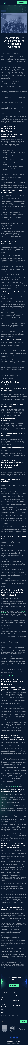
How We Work (15, 786)
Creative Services (15, 1005)
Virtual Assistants (15, 998)
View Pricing (12, 675)
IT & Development (15, 1000)
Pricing (2, 995)
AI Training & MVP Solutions (17, 1002)
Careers (3, 1009)
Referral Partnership (6, 1006)
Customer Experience (16, 995)
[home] (5, 3)
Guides (3, 1002)
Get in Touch (4, 675)
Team (2, 999)
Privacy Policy (18, 1041)
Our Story (3, 997)
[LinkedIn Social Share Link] (11, 1037)
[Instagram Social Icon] (14, 1037)
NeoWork (5, 66)
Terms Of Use (10, 1041)
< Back (3, 11)
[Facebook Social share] (17, 1037)
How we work (4, 992)
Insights (3, 1004)
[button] (1, 2)
